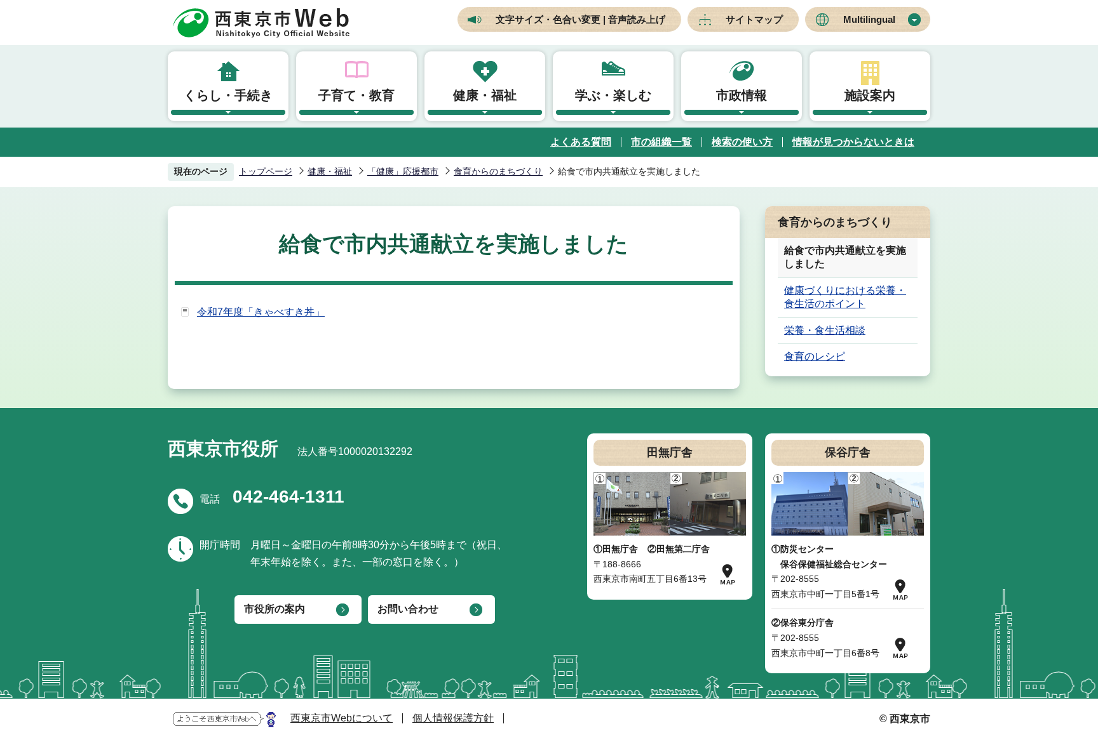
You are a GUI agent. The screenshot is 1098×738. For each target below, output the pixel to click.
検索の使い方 (742, 141)
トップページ (265, 171)
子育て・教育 (356, 95)
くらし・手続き (228, 95)
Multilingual (869, 19)
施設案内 (869, 95)
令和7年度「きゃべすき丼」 (261, 311)
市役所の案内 (274, 608)
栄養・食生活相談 (824, 330)
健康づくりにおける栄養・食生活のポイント (845, 297)
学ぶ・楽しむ (613, 95)
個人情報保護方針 (453, 718)
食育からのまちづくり (498, 171)
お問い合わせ (407, 608)
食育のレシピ (814, 356)
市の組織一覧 (661, 141)
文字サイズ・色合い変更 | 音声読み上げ (580, 19)
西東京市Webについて (341, 718)
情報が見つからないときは (853, 141)
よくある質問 (580, 141)
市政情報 (741, 95)
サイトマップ (754, 19)
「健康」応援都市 (402, 171)
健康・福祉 (485, 95)
